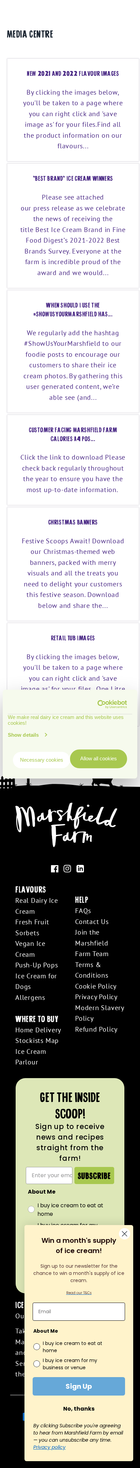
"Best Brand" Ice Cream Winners (73, 178)
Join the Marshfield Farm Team (92, 943)
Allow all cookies (98, 758)
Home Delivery (38, 1029)
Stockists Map (37, 1040)
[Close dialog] (124, 1234)
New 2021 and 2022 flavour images (73, 73)
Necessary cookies (41, 760)
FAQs (83, 910)
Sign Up (79, 1386)
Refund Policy (96, 1029)
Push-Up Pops (36, 965)
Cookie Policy (96, 986)
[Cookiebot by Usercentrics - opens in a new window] (98, 704)
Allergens (30, 997)
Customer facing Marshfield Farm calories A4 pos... (73, 434)
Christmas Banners (73, 522)
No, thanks (78, 1409)
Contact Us (92, 921)
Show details (23, 735)
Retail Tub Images (73, 638)
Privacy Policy (96, 996)
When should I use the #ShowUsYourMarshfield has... (73, 309)
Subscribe (94, 1175)
